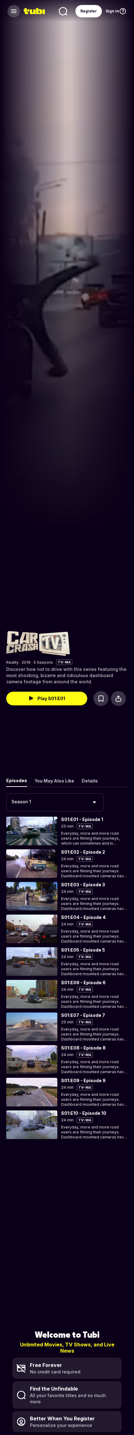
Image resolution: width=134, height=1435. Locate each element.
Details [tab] (90, 780)
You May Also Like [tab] (54, 780)
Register (88, 11)
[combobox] (55, 802)
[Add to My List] (100, 698)
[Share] (118, 698)
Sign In (112, 11)
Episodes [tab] (16, 780)
